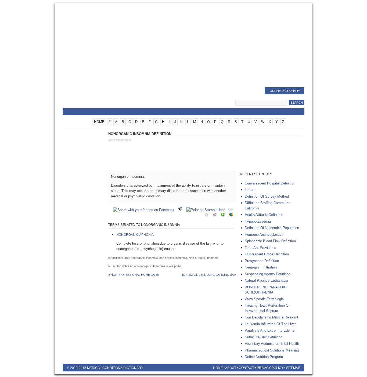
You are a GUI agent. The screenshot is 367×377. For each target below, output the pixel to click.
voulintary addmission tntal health (272, 344)
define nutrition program (264, 357)
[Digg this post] (207, 216)
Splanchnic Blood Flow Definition (270, 241)
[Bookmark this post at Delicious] (181, 210)
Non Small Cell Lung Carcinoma (207, 274)
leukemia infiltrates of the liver (270, 324)
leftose (250, 190)
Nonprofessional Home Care (135, 274)
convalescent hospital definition (270, 183)
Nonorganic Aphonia (135, 235)
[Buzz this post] (232, 216)
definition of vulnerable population (272, 228)
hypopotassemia (258, 221)
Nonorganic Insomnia (151, 266)
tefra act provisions (260, 248)
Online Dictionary (285, 90)
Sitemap (293, 368)
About (230, 368)
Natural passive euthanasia (266, 280)
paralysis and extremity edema (269, 330)
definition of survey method (267, 196)
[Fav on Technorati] (224, 216)
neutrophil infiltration (261, 267)
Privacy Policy (270, 368)
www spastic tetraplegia (264, 299)
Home (218, 368)
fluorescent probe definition (267, 254)
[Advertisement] (183, 45)
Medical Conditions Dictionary (106, 98)
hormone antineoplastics (264, 235)
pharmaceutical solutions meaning (272, 350)
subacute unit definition (263, 337)
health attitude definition (264, 215)
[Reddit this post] (216, 216)
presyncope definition (262, 261)
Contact (246, 368)
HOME (99, 122)
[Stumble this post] (211, 210)
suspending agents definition (267, 274)
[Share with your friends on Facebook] (145, 210)
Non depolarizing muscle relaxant (271, 317)
